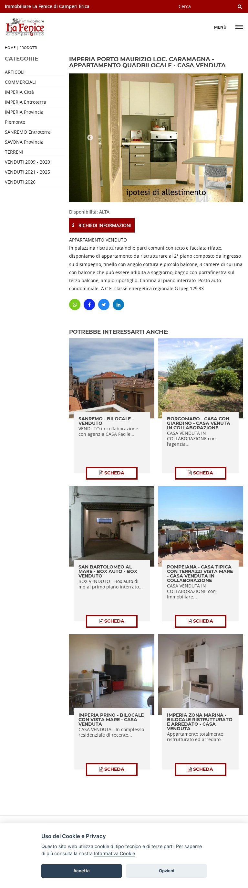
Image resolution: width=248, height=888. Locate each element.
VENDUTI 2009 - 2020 (27, 162)
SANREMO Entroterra (28, 132)
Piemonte (15, 122)
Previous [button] (90, 138)
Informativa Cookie (114, 853)
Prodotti (28, 47)
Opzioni (166, 870)
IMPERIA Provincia (24, 112)
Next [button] (222, 138)
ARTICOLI (15, 72)
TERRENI (14, 152)
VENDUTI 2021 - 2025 (27, 172)
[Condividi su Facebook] (89, 304)
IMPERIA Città (19, 92)
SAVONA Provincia (24, 142)
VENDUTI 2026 (20, 182)
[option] (156, 137)
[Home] (53, 27)
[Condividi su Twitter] (103, 304)
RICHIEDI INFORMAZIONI (104, 225)
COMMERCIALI (20, 82)
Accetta (81, 870)
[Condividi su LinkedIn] (118, 304)
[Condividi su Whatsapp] (74, 304)
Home (10, 47)
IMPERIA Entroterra (25, 102)
